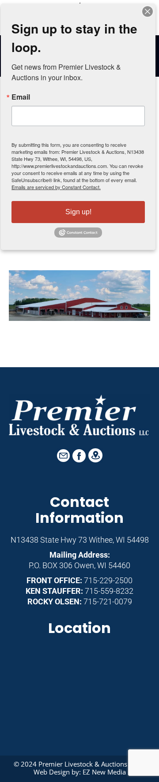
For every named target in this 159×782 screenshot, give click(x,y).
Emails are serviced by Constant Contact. (56, 186)
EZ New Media (104, 771)
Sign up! (78, 212)
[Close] (147, 11)
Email (20, 97)
